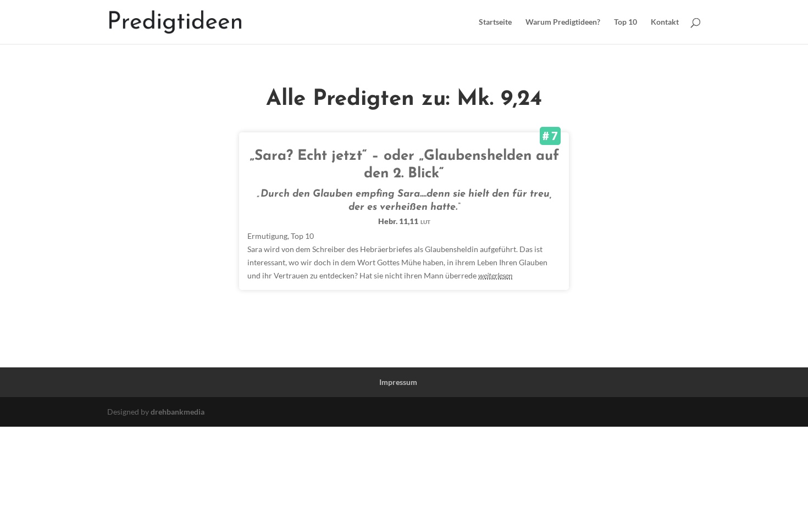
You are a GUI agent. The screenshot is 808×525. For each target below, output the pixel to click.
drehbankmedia (177, 411)
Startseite (495, 22)
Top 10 (625, 22)
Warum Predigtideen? (562, 22)
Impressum (398, 382)
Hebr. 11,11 (404, 221)
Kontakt (665, 22)
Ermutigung (267, 236)
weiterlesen (495, 275)
